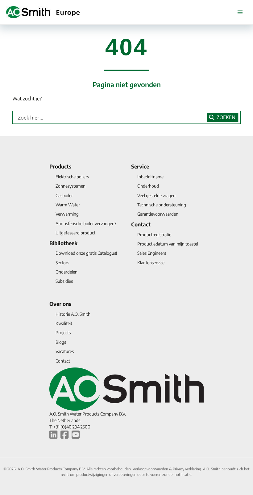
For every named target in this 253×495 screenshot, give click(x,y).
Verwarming (67, 214)
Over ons (60, 303)
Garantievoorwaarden (157, 214)
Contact (141, 224)
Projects (63, 332)
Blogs (61, 342)
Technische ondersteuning (161, 204)
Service (140, 166)
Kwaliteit (64, 323)
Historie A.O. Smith (73, 314)
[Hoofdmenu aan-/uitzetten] (240, 12)
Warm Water (68, 204)
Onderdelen (66, 271)
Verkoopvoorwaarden (151, 469)
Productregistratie (154, 234)
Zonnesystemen (70, 186)
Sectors (62, 262)
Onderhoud (148, 186)
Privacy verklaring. (188, 469)
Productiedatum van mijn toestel (167, 243)
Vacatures (65, 351)
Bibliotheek (63, 243)
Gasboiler (64, 195)
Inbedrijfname (150, 176)
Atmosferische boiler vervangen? (86, 223)
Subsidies (64, 281)
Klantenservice (150, 262)
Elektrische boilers (72, 176)
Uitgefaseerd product (75, 232)
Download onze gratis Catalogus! (86, 253)
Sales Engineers (151, 253)
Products (60, 166)
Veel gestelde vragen (156, 195)
